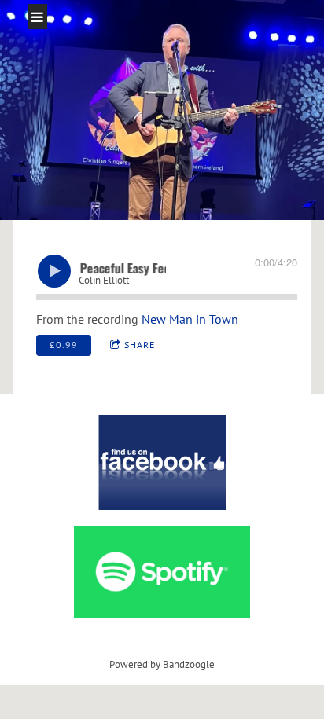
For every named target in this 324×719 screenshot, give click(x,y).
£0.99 (64, 344)
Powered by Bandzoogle (162, 664)
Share (139, 344)
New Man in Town (190, 319)
